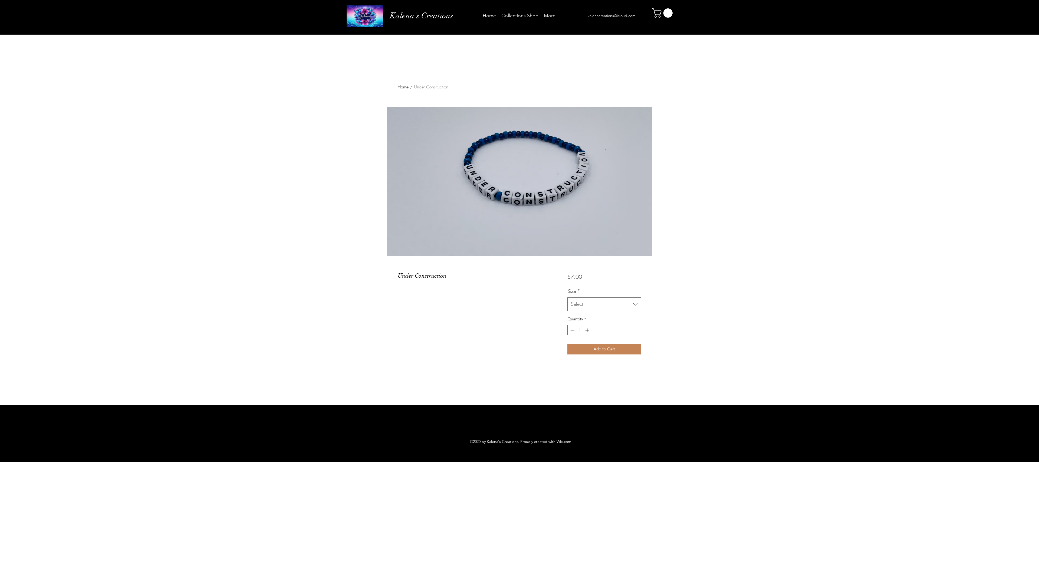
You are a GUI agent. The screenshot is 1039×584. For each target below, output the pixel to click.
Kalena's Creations (421, 16)
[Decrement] (572, 330)
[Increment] (587, 330)
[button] (663, 13)
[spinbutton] (579, 330)
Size (573, 291)
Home (403, 87)
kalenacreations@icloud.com (612, 15)
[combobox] (604, 304)
